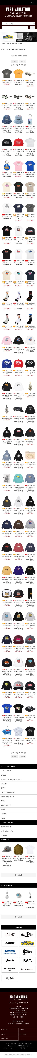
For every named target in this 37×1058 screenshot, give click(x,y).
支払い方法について (15, 1043)
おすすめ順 (14, 55)
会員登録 (22, 1029)
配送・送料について (26, 1043)
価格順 (20, 55)
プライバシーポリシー (9, 1048)
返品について (11, 1045)
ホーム (3, 43)
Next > (23, 61)
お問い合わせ (4, 1038)
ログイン (3, 1034)
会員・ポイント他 (7, 831)
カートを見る (23, 1034)
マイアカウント (5, 1029)
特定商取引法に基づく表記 (22, 1045)
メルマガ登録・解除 (20, 1048)
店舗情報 (4, 835)
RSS (28, 1048)
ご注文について (6, 827)
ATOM (31, 1048)
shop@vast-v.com (21, 1012)
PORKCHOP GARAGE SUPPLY (14, 43)
